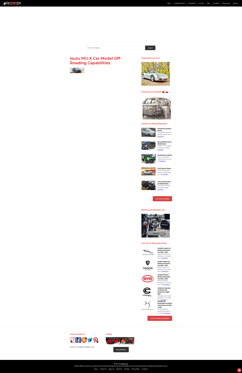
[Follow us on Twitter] (90, 338)
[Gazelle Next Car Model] (148, 155)
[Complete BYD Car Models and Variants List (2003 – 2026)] (147, 275)
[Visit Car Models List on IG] (73, 338)
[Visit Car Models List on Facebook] (78, 338)
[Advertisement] (121, 29)
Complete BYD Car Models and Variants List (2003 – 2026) (163, 276)
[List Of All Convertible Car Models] (155, 63)
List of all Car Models (162, 199)
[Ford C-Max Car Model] (148, 168)
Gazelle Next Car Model (164, 155)
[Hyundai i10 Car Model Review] (148, 129)
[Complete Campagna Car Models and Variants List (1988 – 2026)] (146, 288)
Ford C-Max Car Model (164, 168)
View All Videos (121, 350)
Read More (160, 136)
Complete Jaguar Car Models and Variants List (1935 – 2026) (164, 250)
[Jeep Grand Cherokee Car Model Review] (148, 182)
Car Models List (123, 364)
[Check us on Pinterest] (95, 338)
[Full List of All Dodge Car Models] (113, 338)
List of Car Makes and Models (159, 318)
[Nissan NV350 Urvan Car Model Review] (148, 142)
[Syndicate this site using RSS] (84, 338)
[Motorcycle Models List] (155, 215)
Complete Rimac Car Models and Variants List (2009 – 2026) (163, 263)
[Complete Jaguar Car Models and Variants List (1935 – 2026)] (147, 248)
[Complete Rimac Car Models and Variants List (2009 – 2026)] (147, 262)
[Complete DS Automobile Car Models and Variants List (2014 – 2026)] (147, 301)
